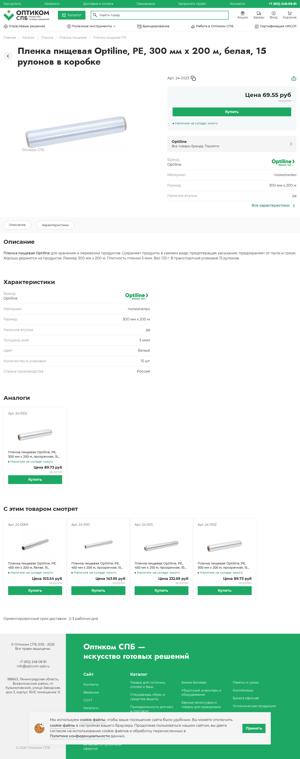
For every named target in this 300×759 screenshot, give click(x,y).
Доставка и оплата (98, 4)
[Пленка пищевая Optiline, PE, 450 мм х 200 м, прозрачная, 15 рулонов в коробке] (98, 544)
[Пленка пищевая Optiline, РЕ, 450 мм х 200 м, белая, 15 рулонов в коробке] (35, 544)
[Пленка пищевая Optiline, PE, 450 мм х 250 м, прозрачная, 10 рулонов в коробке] (162, 544)
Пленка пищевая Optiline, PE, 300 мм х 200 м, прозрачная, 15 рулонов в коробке (33, 454)
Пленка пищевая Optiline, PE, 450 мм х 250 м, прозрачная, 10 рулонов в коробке (159, 565)
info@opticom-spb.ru (33, 666)
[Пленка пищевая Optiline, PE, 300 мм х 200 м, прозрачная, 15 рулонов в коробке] (35, 433)
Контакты (237, 4)
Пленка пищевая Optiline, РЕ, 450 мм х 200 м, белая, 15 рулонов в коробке (32, 565)
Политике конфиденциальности (80, 736)
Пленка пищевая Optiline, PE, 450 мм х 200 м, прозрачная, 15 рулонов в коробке (96, 565)
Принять (254, 728)
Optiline (174, 164)
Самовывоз (146, 4)
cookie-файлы (92, 720)
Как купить (12, 4)
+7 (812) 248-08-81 (33, 662)
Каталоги (52, 4)
